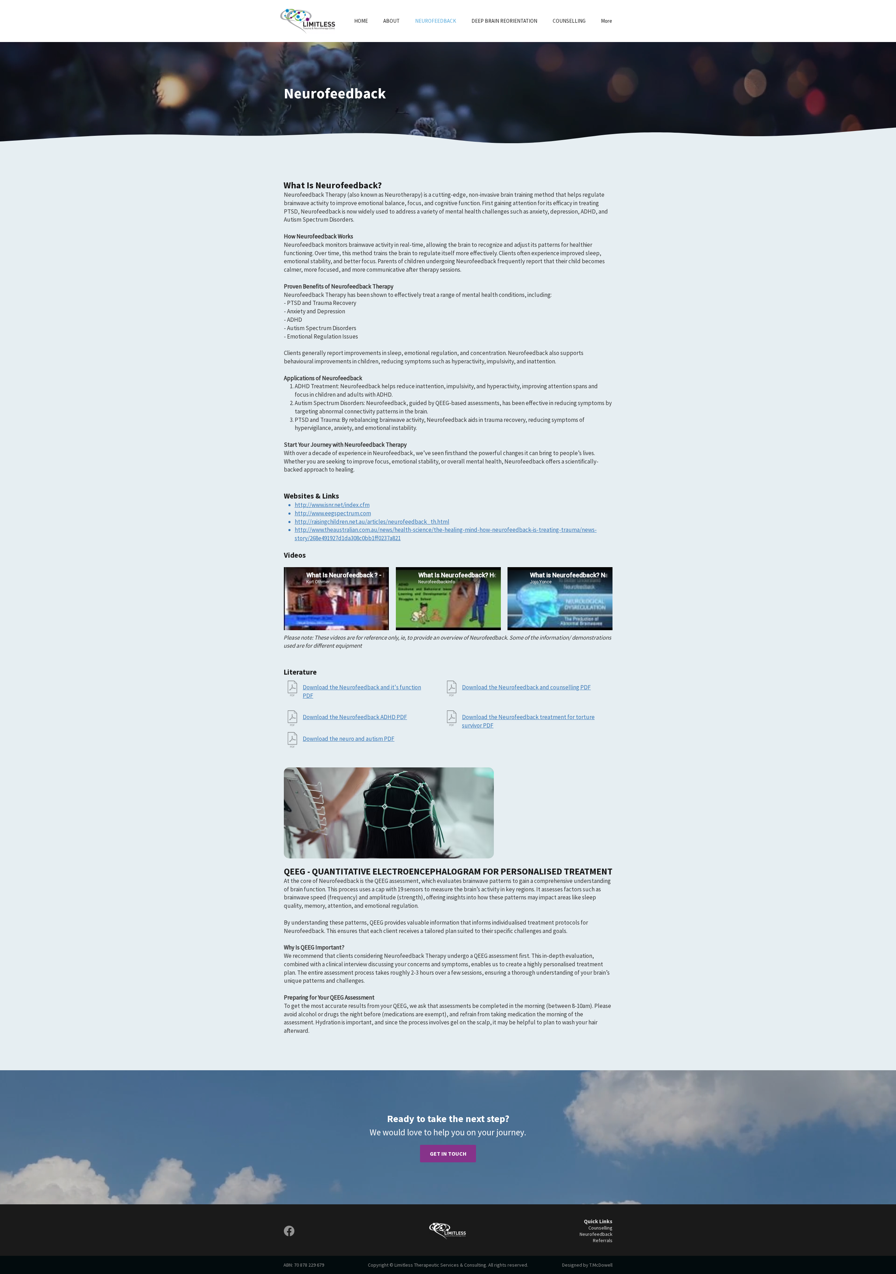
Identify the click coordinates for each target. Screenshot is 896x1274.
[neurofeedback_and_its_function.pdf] (292, 689)
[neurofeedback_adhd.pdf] (292, 719)
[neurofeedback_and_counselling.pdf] (451, 689)
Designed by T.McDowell (587, 1265)
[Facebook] (289, 1231)
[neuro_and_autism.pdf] (292, 741)
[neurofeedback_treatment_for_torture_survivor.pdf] (451, 719)
